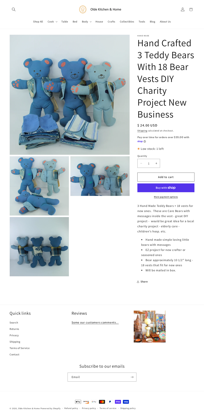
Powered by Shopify (50, 408)
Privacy (14, 335)
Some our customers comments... (95, 322)
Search (14, 322)
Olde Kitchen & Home (29, 408)
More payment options (166, 196)
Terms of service (108, 408)
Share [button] (144, 281)
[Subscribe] (132, 377)
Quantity (142, 155)
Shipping (142, 130)
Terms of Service (20, 348)
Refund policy (71, 408)
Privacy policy (89, 408)
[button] (14, 9)
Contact (14, 354)
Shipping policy (128, 408)
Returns (14, 329)
